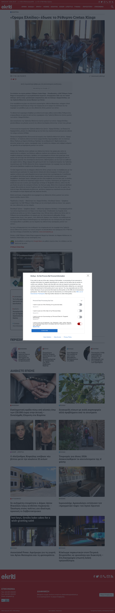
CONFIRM (44, 330)
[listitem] (57, 301)
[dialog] (57, 306)
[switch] (79, 304)
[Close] (88, 276)
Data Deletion (47, 337)
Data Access (57, 337)
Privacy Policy (68, 337)
